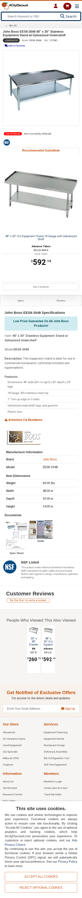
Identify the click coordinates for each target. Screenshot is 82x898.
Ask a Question (41, 287)
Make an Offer (11, 758)
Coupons (8, 764)
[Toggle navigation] (77, 6)
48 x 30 (13, 25)
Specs (21, 300)
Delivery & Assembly (55, 751)
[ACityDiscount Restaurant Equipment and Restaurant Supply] (15, 5)
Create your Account (56, 787)
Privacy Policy (67, 861)
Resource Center (12, 794)
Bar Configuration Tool (56, 758)
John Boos (11, 40)
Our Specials (10, 751)
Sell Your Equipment (55, 764)
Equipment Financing (56, 732)
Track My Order (52, 794)
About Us (8, 781)
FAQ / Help (9, 800)
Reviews (61, 300)
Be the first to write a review (28, 600)
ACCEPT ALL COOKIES (41, 876)
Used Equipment (12, 745)
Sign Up (69, 708)
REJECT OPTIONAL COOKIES (41, 887)
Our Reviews (10, 787)
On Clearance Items (14, 738)
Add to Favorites (16, 45)
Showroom (9, 732)
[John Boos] (24, 437)
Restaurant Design (54, 745)
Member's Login (53, 781)
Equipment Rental (54, 738)
